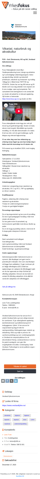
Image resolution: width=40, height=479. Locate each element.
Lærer (32, 419)
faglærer (26, 415)
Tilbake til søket (20, 366)
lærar (24, 419)
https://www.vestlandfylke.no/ (14, 405)
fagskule (16, 419)
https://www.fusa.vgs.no (10, 99)
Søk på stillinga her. (9, 287)
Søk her (20, 371)
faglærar (17, 415)
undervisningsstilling (20, 424)
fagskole (6, 419)
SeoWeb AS (20, 476)
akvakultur (7, 415)
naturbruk (7, 424)
